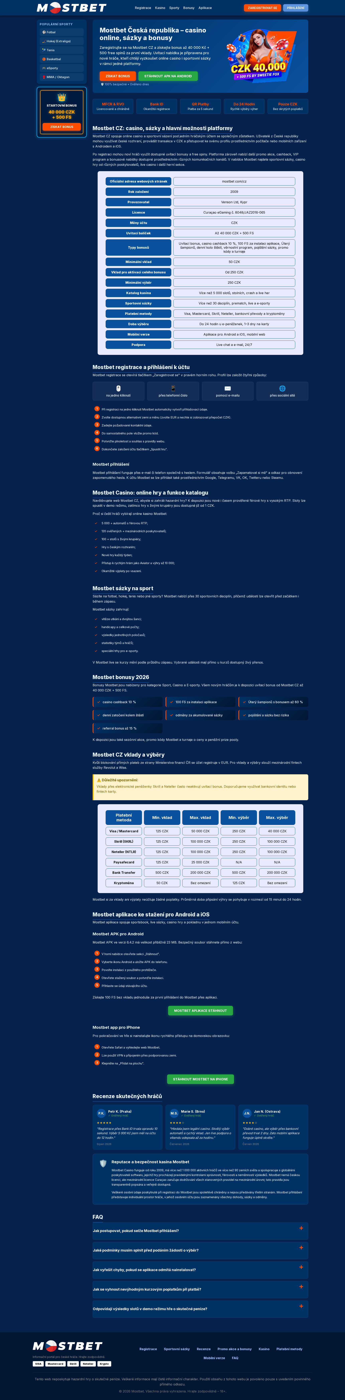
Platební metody (289, 1349)
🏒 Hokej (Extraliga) (56, 41)
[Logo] (72, 8)
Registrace (143, 8)
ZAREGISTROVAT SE (262, 8)
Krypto (104, 1363)
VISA (38, 1363)
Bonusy (188, 8)
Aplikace (205, 8)
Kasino (160, 8)
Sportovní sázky (177, 1349)
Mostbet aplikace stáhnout (200, 1011)
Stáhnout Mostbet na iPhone (200, 1079)
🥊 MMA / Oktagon (55, 77)
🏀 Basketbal (51, 59)
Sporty (174, 8)
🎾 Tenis (48, 50)
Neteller (88, 1363)
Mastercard (55, 1363)
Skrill (73, 1363)
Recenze (204, 1349)
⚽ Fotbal (49, 32)
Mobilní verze (214, 1358)
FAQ (235, 1358)
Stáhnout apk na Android (168, 76)
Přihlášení (295, 8)
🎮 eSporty (50, 68)
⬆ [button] (336, 1391)
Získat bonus (61, 127)
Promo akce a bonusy (235, 1349)
